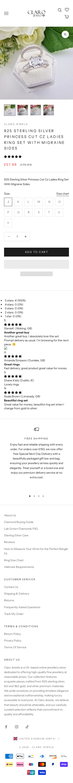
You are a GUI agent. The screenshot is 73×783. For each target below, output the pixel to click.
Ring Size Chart (14, 560)
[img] (12, 324)
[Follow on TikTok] (27, 727)
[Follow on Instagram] (17, 727)
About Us (10, 515)
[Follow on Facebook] (6, 727)
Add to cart (36, 252)
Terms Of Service (15, 647)
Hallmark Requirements (19, 567)
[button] (13, 156)
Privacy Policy (12, 640)
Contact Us (11, 587)
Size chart (62, 193)
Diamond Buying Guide (18, 522)
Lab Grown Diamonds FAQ (21, 528)
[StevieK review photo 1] (36, 348)
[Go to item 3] (35, 110)
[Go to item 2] (22, 110)
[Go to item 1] (9, 110)
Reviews (9, 542)
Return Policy (12, 634)
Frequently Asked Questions (22, 607)
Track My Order (14, 614)
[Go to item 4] (48, 110)
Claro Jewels (16, 124)
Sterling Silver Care (16, 535)
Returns (9, 600)
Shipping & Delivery (16, 593)
